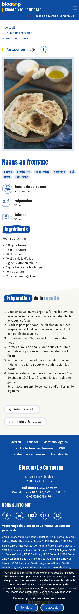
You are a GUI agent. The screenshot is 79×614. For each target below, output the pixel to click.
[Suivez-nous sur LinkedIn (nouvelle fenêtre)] (19, 515)
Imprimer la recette (28, 421)
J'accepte (52, 607)
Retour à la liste (24, 409)
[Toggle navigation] (75, 9)
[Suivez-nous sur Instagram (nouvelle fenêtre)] (44, 515)
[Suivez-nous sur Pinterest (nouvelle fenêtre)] (57, 515)
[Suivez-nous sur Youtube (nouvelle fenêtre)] (32, 515)
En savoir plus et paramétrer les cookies (39, 598)
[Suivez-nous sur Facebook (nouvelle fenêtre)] (6, 515)
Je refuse (27, 607)
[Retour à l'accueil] (11, 4)
